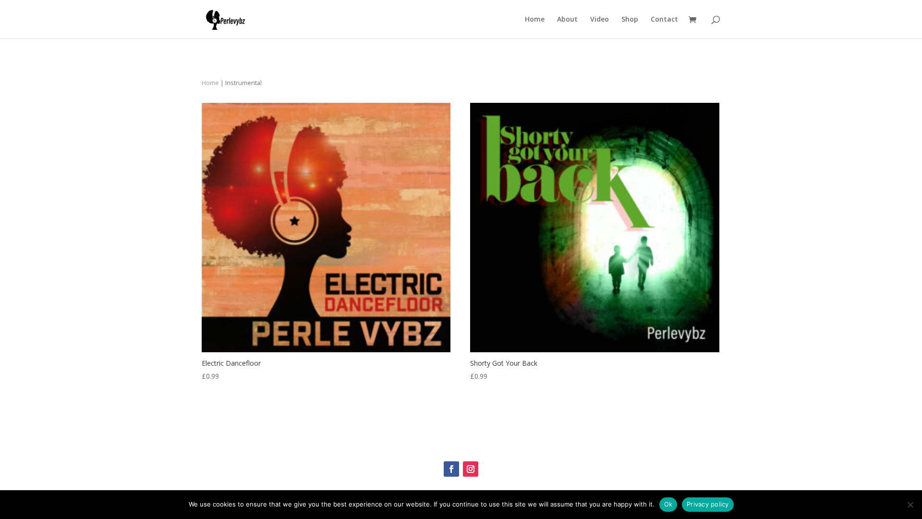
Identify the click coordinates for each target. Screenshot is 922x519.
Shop (629, 20)
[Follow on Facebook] (451, 469)
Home (535, 20)
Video (599, 20)
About (567, 20)
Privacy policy (708, 504)
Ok (668, 504)
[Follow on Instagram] (470, 469)
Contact (664, 20)
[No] (910, 504)
